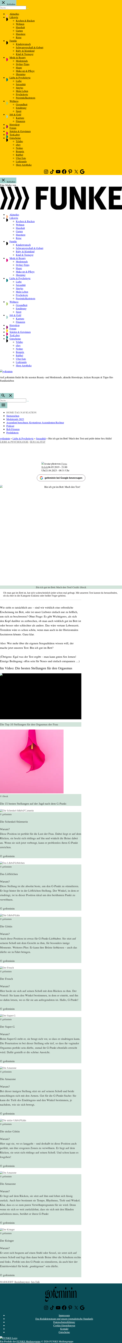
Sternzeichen (12, 415)
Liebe (19, 81)
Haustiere (20, 34)
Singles (19, 87)
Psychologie (22, 94)
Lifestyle (14, 17)
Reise (18, 37)
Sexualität (21, 84)
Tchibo (19, 141)
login (1, 387)
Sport (18, 111)
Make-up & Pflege (25, 70)
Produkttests (12, 432)
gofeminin (5, 438)
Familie (13, 40)
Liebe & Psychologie (20, 77)
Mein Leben (22, 91)
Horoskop (15, 124)
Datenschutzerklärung (64, 1322)
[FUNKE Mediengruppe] (8, 1338)
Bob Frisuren (13, 429)
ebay (18, 144)
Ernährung (21, 107)
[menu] (3, 405)
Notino (19, 148)
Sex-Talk (35, 1281)
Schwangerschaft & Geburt (29, 47)
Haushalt (20, 27)
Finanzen (20, 121)
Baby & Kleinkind (25, 50)
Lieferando (21, 161)
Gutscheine (15, 138)
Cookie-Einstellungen (64, 1325)
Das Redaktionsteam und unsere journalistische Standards (64, 1318)
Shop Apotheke (24, 164)
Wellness (14, 101)
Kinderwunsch (23, 44)
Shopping (21, 74)
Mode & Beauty (18, 57)
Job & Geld (15, 114)
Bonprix (20, 151)
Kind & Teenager (24, 54)
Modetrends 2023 (15, 419)
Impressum (64, 1315)
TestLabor (15, 134)
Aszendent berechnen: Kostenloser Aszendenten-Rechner (35, 422)
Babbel (19, 154)
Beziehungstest (22, 1281)
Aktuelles (14, 13)
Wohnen (20, 24)
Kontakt (64, 1328)
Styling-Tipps (22, 64)
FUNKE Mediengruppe (29, 1341)
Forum (13, 127)
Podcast (10, 425)
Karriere (20, 117)
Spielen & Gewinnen (20, 131)
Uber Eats (21, 158)
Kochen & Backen (25, 20)
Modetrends (22, 60)
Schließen (10, 4)
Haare (19, 67)
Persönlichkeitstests (25, 97)
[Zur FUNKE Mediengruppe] (61, 208)
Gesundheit (21, 104)
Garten (19, 30)
